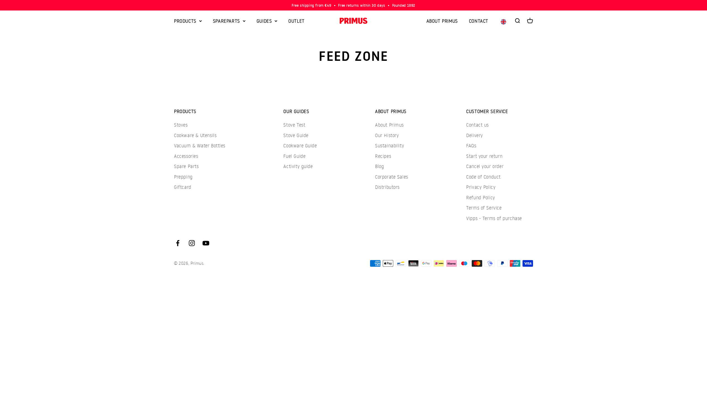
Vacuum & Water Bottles (199, 145)
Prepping (183, 177)
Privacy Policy (480, 187)
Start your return (484, 156)
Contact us (477, 125)
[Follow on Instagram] (192, 243)
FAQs (471, 145)
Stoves (181, 125)
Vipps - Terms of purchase (494, 218)
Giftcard (182, 187)
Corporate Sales (391, 177)
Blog (379, 166)
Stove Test (294, 125)
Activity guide (298, 166)
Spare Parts (186, 166)
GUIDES (264, 21)
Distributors (387, 187)
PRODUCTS (185, 21)
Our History (387, 135)
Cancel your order (484, 166)
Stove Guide (295, 135)
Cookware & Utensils (195, 135)
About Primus (389, 125)
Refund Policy (480, 197)
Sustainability (389, 145)
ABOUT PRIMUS (442, 21)
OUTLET (296, 21)
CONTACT (478, 21)
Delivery (474, 135)
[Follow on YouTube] (206, 243)
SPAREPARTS (226, 21)
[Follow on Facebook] (177, 243)
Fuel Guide (294, 156)
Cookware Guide (300, 145)
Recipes (383, 156)
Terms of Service (484, 208)
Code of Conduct (483, 177)
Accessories (186, 156)
